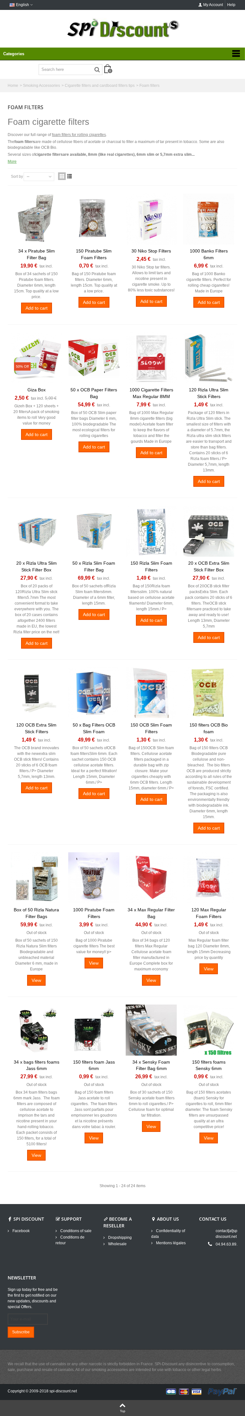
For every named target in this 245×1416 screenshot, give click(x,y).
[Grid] (62, 176)
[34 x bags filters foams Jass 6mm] (36, 1030)
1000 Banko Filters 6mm (209, 254)
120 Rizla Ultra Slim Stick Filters (208, 393)
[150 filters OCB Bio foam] (208, 693)
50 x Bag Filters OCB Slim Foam (94, 728)
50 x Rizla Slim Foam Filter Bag (93, 566)
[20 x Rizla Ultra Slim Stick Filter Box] (36, 531)
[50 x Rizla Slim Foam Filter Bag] (93, 531)
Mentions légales (170, 1243)
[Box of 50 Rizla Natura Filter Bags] (36, 877)
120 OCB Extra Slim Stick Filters (36, 728)
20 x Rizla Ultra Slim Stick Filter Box (36, 566)
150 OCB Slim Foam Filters (151, 728)
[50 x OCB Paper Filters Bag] (93, 357)
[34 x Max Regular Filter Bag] (151, 877)
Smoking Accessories (41, 85)
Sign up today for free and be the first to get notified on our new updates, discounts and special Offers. (33, 1298)
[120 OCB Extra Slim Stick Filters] (36, 693)
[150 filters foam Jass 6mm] (93, 1030)
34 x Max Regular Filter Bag (151, 913)
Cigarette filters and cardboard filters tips (100, 85)
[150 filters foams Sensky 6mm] (208, 1030)
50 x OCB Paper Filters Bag (94, 393)
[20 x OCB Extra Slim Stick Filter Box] (208, 531)
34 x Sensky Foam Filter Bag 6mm (151, 1065)
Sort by (17, 176)
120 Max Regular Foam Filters (208, 913)
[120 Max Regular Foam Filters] (208, 877)
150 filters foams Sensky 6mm (209, 1065)
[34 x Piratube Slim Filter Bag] (36, 219)
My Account (213, 5)
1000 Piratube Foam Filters (94, 913)
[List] (69, 176)
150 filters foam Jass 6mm (94, 1065)
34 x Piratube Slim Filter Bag (36, 254)
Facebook (20, 1231)
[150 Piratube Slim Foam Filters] (93, 219)
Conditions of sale (75, 1231)
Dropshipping (119, 1237)
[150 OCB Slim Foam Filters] (151, 693)
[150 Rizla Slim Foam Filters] (151, 531)
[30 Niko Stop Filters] (151, 219)
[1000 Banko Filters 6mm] (208, 219)
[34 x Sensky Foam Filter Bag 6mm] (151, 1030)
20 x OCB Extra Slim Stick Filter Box (208, 566)
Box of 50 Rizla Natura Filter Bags (36, 913)
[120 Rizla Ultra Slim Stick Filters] (208, 357)
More (12, 161)
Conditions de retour (70, 1240)
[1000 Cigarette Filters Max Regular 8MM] (151, 357)
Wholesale (117, 1244)
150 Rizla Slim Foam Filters (151, 566)
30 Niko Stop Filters (151, 250)
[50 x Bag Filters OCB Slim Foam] (93, 693)
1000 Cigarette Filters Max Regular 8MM (151, 393)
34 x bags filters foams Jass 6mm (36, 1065)
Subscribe (21, 1332)
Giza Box (36, 389)
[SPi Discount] (122, 28)
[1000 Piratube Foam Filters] (93, 877)
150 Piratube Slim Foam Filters (94, 254)
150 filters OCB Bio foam (208, 728)
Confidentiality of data (168, 1234)
